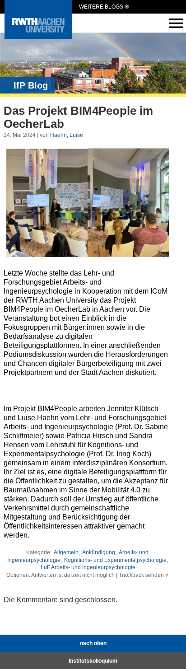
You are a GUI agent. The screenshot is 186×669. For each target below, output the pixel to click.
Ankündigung (98, 552)
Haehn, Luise (66, 135)
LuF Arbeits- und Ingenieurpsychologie (88, 567)
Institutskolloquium (93, 661)
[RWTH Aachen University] (38, 36)
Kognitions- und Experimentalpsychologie (115, 560)
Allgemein (66, 552)
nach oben (93, 643)
